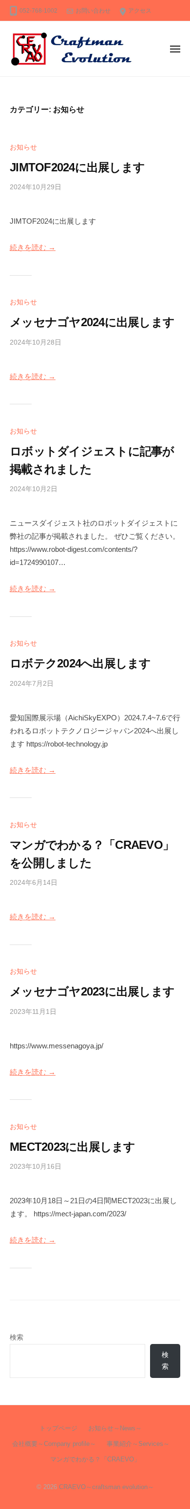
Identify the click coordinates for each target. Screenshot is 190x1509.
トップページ (58, 1428)
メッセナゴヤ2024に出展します (92, 322)
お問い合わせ (93, 10)
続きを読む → (33, 247)
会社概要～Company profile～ (54, 1443)
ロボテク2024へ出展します (80, 663)
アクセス (140, 10)
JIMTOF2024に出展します (77, 167)
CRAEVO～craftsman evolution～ (106, 1487)
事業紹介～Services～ (138, 1443)
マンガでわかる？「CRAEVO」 (95, 1459)
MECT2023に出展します (72, 1146)
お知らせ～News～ (115, 1428)
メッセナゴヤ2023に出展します (92, 991)
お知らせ (23, 147)
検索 (16, 1337)
